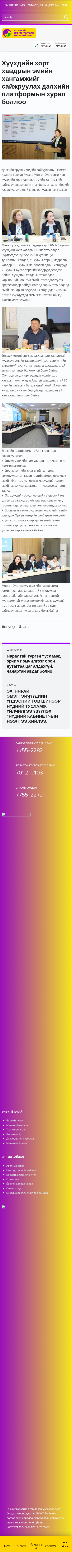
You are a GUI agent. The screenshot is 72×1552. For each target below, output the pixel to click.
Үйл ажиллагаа (15, 1129)
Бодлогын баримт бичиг (21, 1175)
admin (27, 627)
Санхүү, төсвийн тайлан (21, 1170)
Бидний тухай (14, 1120)
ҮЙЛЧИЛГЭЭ (35, 1546)
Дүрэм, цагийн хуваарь (20, 1138)
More (65, 1546)
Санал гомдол (15, 1188)
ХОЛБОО (50, 1546)
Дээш (39, 1522)
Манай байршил (16, 1143)
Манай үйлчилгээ (17, 1125)
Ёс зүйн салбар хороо (19, 1184)
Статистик (12, 1179)
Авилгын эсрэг (15, 1166)
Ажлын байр (14, 1134)
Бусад (10, 627)
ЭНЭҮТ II (21, 1546)
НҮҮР (7, 1546)
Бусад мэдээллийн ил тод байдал (27, 1193)
